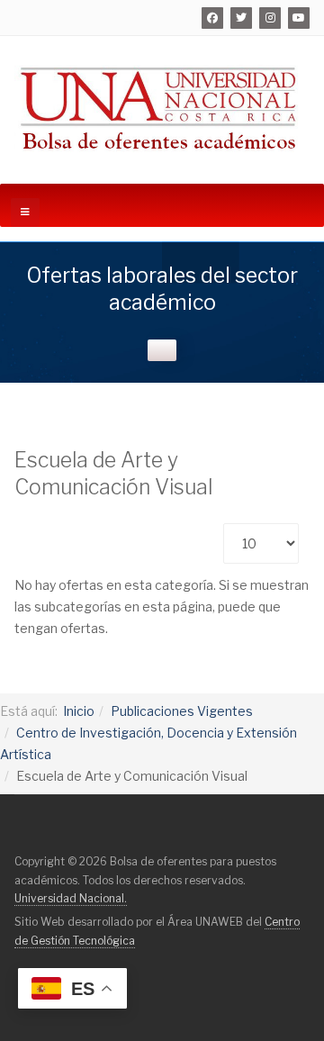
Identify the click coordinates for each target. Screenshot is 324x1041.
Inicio (78, 711)
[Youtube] (299, 18)
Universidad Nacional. (70, 898)
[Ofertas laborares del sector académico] (162, 107)
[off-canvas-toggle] (25, 212)
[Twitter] (241, 18)
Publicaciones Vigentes (182, 711)
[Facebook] (212, 18)
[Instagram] (270, 18)
